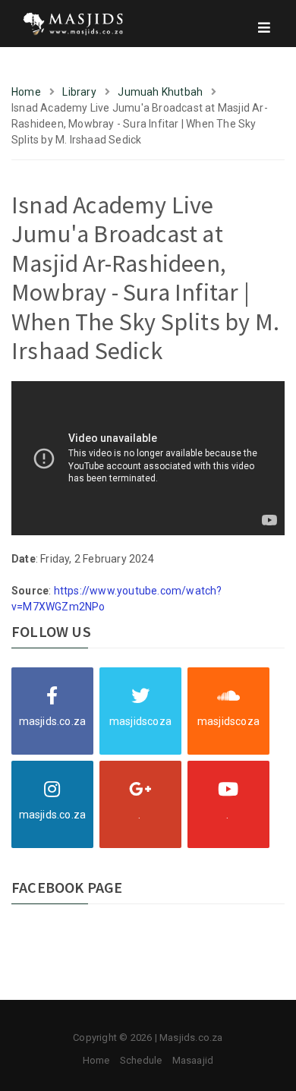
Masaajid (193, 1060)
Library (79, 92)
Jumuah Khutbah (160, 92)
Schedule (141, 1060)
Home (26, 92)
